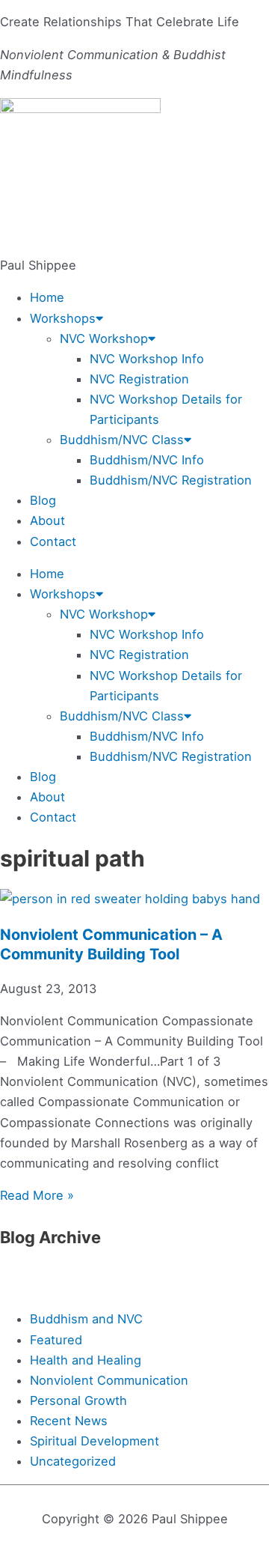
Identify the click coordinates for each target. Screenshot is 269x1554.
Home (47, 297)
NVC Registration (139, 378)
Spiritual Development (94, 1440)
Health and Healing (85, 1360)
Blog (43, 500)
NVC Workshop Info (147, 358)
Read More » (37, 1195)
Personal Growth (78, 1400)
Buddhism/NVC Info (147, 459)
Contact (53, 541)
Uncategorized (73, 1461)
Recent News (69, 1420)
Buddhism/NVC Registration (171, 480)
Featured (56, 1339)
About (47, 520)
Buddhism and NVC (86, 1318)
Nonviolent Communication (109, 1380)
